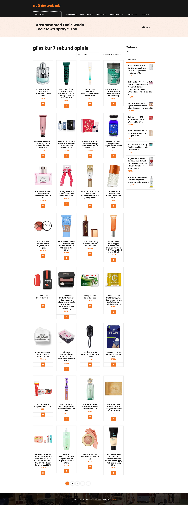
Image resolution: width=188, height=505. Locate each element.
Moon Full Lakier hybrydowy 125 (43, 297)
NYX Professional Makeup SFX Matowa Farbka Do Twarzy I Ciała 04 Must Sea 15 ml (66, 93)
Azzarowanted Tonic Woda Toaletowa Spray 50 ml (43, 92)
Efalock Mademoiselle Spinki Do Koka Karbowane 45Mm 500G (66, 356)
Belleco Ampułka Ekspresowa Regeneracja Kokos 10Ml (113, 144)
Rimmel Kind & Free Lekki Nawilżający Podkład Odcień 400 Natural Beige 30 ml (66, 245)
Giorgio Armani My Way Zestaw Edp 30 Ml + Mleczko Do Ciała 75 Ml (90, 144)
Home (147, 27)
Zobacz (44, 104)
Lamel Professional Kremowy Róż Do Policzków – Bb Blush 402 (43, 144)
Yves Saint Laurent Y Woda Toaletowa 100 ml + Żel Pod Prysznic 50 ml (66, 144)
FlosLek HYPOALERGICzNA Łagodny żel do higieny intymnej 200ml (66, 458)
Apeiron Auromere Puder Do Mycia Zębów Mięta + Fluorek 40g (113, 92)
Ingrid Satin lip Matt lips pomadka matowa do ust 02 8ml (66, 407)
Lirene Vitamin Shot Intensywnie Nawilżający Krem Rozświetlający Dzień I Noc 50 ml (113, 300)
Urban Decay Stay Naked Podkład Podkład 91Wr (90, 243)
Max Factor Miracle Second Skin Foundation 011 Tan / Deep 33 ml (90, 194)
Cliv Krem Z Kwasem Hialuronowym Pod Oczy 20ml (90, 92)
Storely (113, 499)
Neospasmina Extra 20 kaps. (90, 297)
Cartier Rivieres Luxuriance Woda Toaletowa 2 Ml (90, 406)
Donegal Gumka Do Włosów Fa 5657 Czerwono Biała (66, 193)
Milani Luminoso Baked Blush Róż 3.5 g (90, 456)
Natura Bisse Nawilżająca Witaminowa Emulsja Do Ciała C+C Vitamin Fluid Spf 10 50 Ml (113, 246)
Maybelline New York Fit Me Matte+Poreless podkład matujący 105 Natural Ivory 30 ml (113, 459)
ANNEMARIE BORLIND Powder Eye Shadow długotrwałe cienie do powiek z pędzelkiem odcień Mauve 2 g (66, 302)
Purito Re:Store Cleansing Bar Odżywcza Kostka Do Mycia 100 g (113, 407)
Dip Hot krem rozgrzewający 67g (43, 405)
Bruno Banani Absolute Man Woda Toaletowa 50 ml (113, 194)
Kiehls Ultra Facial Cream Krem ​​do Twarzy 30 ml (43, 354)
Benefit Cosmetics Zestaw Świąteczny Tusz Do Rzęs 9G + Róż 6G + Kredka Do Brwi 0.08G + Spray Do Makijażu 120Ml (43, 459)
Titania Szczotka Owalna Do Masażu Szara (90, 354)
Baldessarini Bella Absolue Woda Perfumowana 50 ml (43, 194)
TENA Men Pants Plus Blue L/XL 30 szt (113, 354)
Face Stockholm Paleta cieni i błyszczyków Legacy (43, 244)
